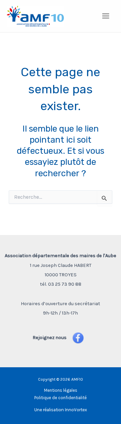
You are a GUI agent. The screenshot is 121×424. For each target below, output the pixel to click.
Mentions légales (60, 390)
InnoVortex (76, 409)
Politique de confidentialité (60, 397)
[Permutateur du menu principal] (106, 16)
